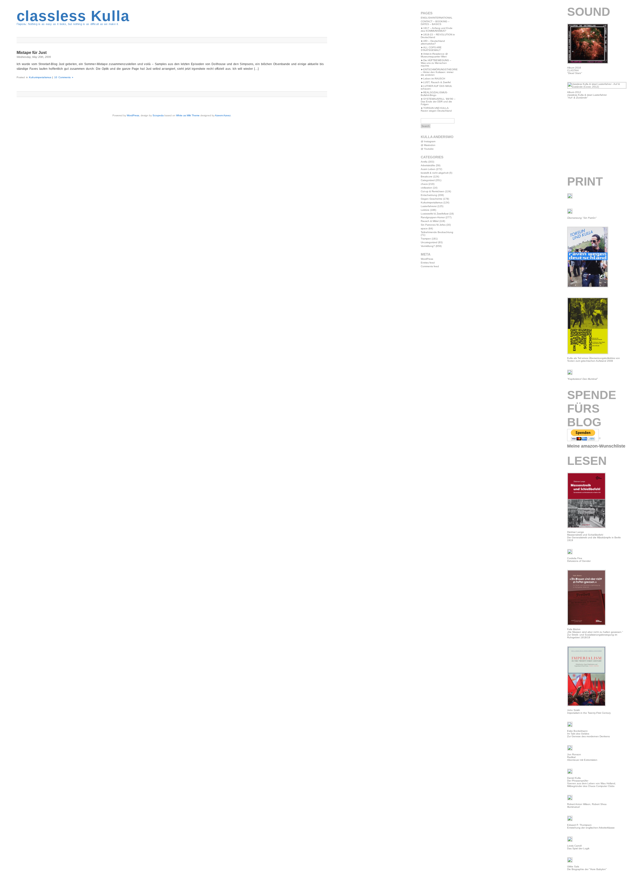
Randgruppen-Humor (433, 217)
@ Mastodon (428, 145)
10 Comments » (63, 77)
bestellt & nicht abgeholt (435, 172)
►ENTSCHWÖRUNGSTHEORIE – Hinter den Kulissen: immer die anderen (439, 72)
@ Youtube (427, 148)
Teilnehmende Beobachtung (437, 232)
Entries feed (428, 262)
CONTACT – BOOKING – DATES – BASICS (435, 22)
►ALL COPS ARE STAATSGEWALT (431, 48)
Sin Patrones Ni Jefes (433, 224)
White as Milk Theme (188, 115)
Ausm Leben (428, 169)
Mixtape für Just (32, 52)
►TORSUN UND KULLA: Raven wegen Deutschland (436, 109)
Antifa (424, 161)
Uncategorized (429, 242)
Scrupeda (158, 115)
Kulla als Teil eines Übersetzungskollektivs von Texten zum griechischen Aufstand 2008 (593, 359)
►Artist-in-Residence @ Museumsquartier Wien (434, 55)
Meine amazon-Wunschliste (596, 446)
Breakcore (426, 176)
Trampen (426, 238)
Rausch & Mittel (430, 221)
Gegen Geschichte (431, 198)
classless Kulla (73, 16)
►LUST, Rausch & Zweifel (436, 82)
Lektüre (425, 210)
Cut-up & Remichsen (432, 191)
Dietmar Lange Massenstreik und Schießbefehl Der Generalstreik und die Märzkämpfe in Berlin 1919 (594, 536)
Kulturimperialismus (40, 77)
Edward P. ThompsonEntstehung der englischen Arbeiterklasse (591, 826)
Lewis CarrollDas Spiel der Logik (578, 847)
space (424, 228)
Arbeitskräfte (428, 165)
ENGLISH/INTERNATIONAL (436, 17)
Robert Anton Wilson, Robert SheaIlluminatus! (587, 805)
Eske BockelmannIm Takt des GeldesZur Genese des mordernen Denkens (588, 734)
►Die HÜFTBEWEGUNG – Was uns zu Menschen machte (436, 63)
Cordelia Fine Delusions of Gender (579, 559)
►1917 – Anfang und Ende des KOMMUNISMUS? (436, 29)
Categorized (428, 180)
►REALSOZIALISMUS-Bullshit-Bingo (434, 93)
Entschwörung (429, 195)
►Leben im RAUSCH (433, 78)
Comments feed (430, 266)
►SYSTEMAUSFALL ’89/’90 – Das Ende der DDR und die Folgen (438, 101)
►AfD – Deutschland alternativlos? (433, 42)
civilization (426, 187)
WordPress (133, 115)
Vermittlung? (428, 246)
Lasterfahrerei (429, 206)
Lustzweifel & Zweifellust (435, 213)
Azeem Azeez (223, 115)
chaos (424, 184)
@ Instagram (428, 141)
